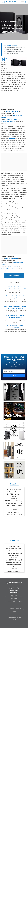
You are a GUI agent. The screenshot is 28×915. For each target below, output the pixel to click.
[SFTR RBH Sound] (14, 400)
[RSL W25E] (14, 439)
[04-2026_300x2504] (14, 459)
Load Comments (14, 275)
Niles (6, 58)
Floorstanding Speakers (8, 121)
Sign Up (14, 375)
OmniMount (11, 138)
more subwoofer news (11, 111)
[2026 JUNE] (14, 420)
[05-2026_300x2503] (14, 479)
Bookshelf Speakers (12, 119)
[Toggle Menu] (22, 2)
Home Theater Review (10, 45)
